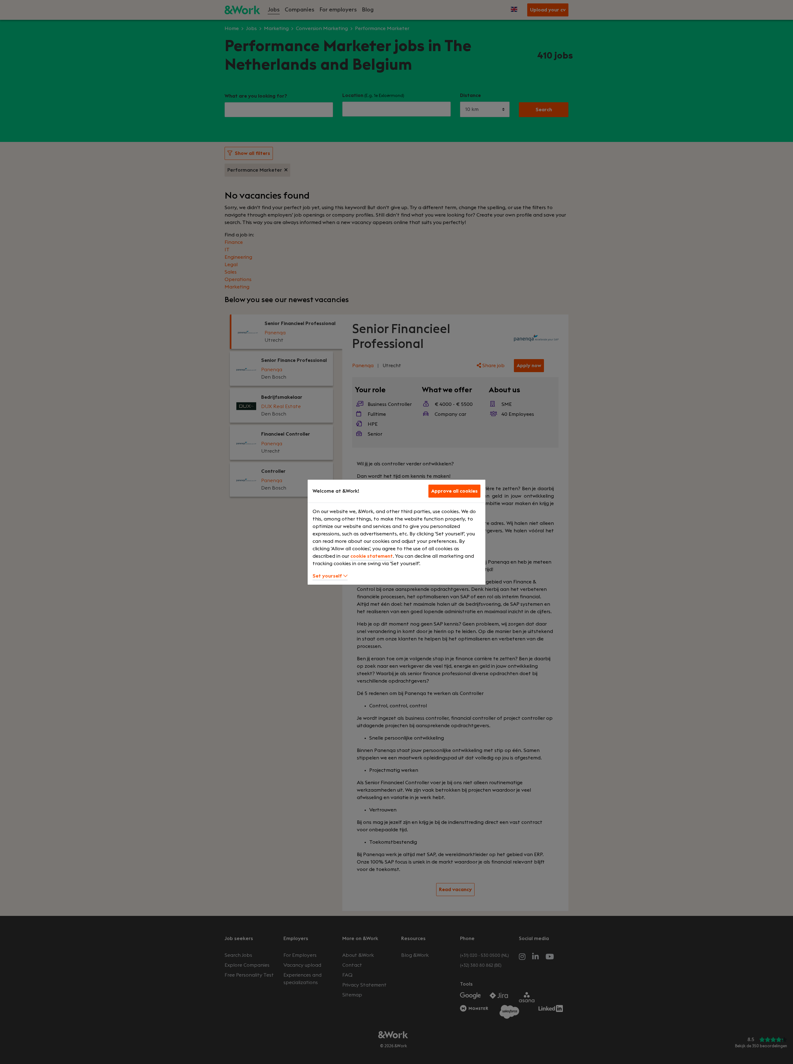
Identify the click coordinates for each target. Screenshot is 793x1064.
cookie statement (371, 556)
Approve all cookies (454, 491)
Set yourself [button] (328, 576)
